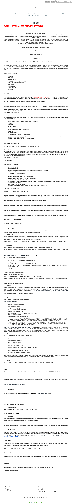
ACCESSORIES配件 (60, 13)
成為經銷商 (44, 15)
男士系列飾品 (37, 13)
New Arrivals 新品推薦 (13, 13)
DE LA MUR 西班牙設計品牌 (32, 15)
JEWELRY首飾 (47, 13)
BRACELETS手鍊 (26, 13)
